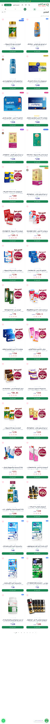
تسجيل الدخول (16, 5)
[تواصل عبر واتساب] (3, 720)
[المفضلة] (25, 5)
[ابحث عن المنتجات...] (29, 5)
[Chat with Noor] (46, 720)
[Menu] (2, 5)
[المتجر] (34, 9)
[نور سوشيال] (25, 9)
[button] (27, 19)
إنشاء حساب (7, 5)
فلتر (2, 12)
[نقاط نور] (5, 9)
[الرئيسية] (44, 9)
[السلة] (22, 5)
